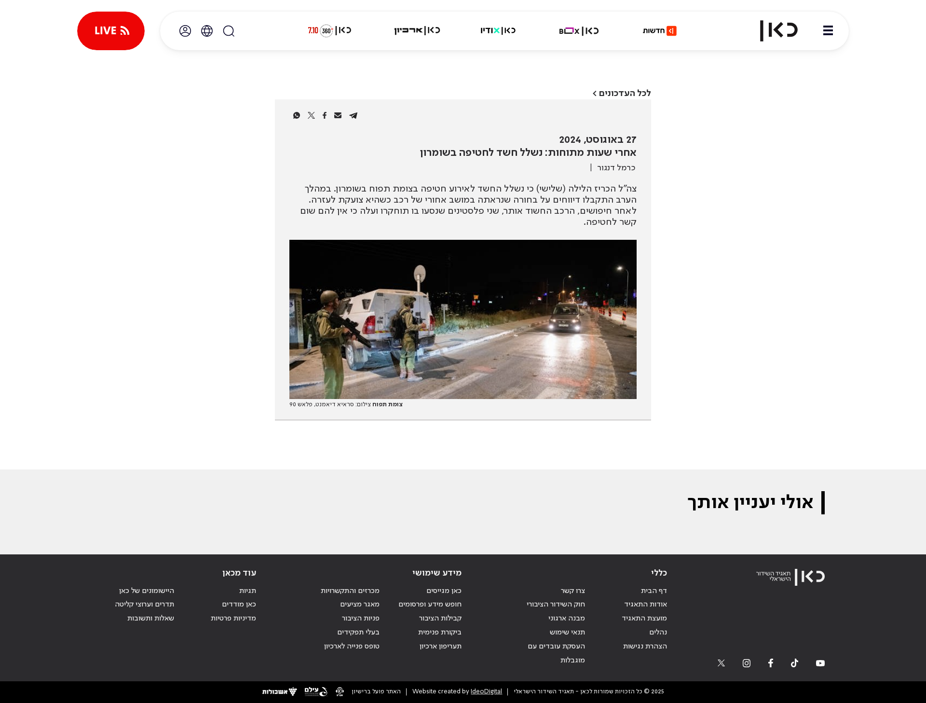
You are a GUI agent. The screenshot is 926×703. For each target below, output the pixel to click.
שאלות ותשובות (150, 618)
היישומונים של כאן (146, 591)
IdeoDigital (486, 692)
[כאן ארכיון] (417, 30)
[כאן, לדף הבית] (771, 30)
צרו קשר (573, 591)
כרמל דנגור (616, 168)
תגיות (247, 591)
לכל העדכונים (625, 93)
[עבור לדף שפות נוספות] (207, 31)
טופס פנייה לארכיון (352, 646)
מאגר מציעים (360, 604)
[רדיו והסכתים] (498, 30)
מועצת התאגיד (644, 618)
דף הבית (654, 591)
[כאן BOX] (579, 30)
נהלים (658, 632)
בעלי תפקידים (358, 632)
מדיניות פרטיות (233, 618)
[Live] (111, 31)
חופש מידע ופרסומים (430, 604)
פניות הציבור (361, 618)
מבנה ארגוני (566, 618)
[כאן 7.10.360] (329, 30)
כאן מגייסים (444, 591)
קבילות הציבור (440, 618)
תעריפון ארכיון (441, 646)
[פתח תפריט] (828, 31)
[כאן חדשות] (659, 30)
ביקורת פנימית (440, 632)
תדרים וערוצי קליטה (144, 604)
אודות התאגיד (645, 604)
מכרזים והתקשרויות (350, 591)
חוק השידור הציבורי (556, 604)
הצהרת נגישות (645, 646)
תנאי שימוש (567, 632)
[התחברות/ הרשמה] (185, 31)
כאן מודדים (239, 604)
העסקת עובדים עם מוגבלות (556, 653)
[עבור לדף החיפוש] (228, 31)
